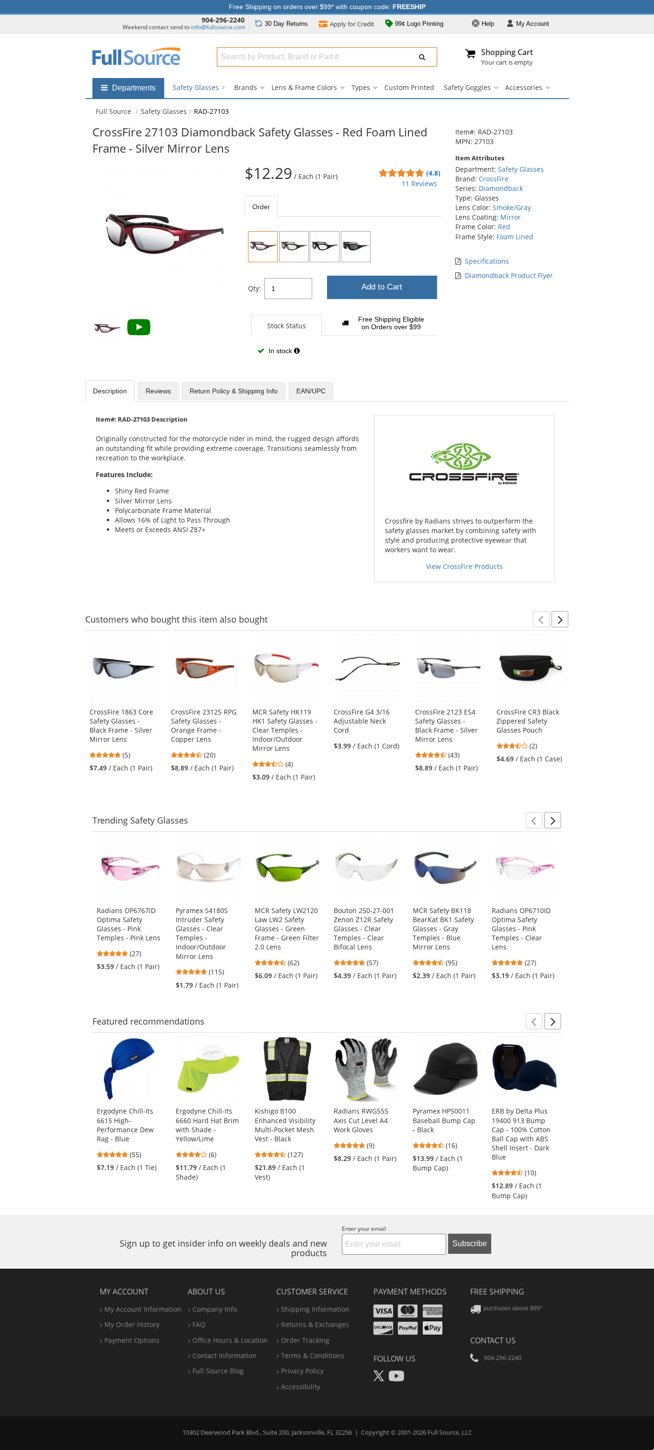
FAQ (198, 1324)
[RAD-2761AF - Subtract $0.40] (356, 246)
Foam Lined (514, 236)
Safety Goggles (467, 87)
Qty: (254, 288)
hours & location (230, 1340)
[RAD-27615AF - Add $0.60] (294, 246)
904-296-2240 (223, 19)
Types (360, 87)
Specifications (487, 261)
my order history (131, 1324)
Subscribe (469, 1243)
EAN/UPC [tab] (311, 391)
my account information (142, 1309)
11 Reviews (419, 183)
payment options (131, 1340)
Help (487, 23)
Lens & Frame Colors (304, 87)
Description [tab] (110, 391)
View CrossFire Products (464, 566)
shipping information (315, 1309)
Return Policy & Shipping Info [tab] (234, 391)
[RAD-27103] (263, 246)
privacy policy (302, 1370)
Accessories (523, 87)
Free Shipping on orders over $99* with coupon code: (327, 7)
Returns (286, 23)
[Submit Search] (422, 57)
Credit (352, 24)
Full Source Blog (218, 1370)
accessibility (300, 1386)
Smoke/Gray (512, 207)
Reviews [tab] (158, 391)
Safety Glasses (197, 87)
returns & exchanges (315, 1324)
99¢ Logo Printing (418, 23)
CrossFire (493, 178)
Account (532, 23)
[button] (541, 619)
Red (504, 226)
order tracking (305, 1340)
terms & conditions (312, 1355)
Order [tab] (261, 207)
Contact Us (493, 1340)
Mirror (510, 217)
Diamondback (501, 188)
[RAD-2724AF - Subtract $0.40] (324, 246)
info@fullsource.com (218, 27)
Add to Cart (381, 286)
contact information (224, 1355)
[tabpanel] (343, 296)
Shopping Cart (507, 52)
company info (214, 1309)
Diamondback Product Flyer (509, 275)
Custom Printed (409, 87)
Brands (245, 87)
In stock (280, 351)
